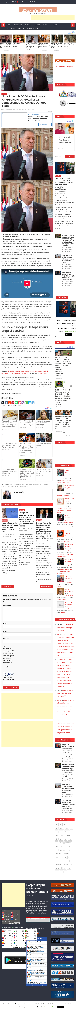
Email (5, 631)
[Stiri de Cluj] (63, 986)
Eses (58, 635)
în (61, 872)
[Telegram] (33, 402)
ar (69, 825)
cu (71, 828)
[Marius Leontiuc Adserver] (63, 926)
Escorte (59, 700)
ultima (66, 865)
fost (61, 839)
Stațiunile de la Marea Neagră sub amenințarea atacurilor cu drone (68, 259)
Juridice (37, 25)
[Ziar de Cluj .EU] (63, 912)
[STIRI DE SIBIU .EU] (63, 957)
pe (13, 486)
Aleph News (43, 373)
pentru (17, 486)
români (66, 854)
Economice (18, 25)
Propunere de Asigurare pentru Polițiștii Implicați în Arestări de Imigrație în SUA (68, 276)
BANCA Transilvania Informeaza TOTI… (36, 960)
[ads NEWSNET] (63, 940)
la (11, 486)
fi (56, 839)
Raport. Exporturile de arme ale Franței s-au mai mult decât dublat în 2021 (10, 527)
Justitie (63, 482)
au (56, 828)
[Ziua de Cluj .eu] (63, 897)
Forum (45, 25)
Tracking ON (23, 947)
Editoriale (63, 571)
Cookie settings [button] (49, 1007)
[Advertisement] (53, 17)
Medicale (68, 495)
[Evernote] (16, 402)
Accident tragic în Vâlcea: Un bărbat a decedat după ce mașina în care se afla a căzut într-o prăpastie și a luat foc (68, 240)
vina (26, 486)
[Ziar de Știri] (63, 890)
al (60, 825)
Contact (54, 25)
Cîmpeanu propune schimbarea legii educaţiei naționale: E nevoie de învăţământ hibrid (9, 586)
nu (61, 846)
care (61, 828)
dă (28, 484)
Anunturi (21, 28)
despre (67, 832)
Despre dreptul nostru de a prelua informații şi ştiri (37, 890)
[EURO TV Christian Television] (63, 994)
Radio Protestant (23, 2)
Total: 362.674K (16, 947)
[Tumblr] (6, 402)
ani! (64, 825)
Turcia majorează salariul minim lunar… (35, 970)
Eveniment (59, 556)
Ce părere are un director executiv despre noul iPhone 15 (65, 628)
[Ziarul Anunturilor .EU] (63, 904)
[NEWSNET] (63, 933)
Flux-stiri (4, 94)
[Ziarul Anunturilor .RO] (63, 919)
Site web (6, 639)
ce (67, 828)
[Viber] (23, 402)
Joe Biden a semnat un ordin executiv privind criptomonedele (47, 586)
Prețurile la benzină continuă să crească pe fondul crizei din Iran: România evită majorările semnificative (64, 183)
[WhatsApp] (26, 402)
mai (61, 843)
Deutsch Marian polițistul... (68, 472)
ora (70, 846)
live (70, 839)
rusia (57, 857)
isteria (45, 484)
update (58, 868)
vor (69, 868)
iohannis (40, 484)
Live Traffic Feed (37, 938)
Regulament (11, 28)
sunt (62, 861)
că (56, 832)
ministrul (68, 843)
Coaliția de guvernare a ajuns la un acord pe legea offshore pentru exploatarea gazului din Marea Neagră (27, 519)
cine (11, 484)
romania (58, 854)
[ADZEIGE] (63, 972)
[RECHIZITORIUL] (63, 948)
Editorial (28, 25)
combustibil (16, 484)
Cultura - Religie (64, 541)
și (65, 872)
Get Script (31, 985)
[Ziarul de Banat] (63, 885)
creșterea (23, 484)
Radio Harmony (34, 2)
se (69, 857)
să (67, 861)
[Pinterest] (12, 402)
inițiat (36, 484)
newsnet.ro (30, 921)
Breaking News (64, 480)
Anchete (62, 569)
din (57, 835)
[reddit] (9, 402)
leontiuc (59, 510)
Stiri (8, 25)
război (64, 857)
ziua (57, 872)
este (68, 835)
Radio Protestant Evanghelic (64, 67)
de (30, 484)
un (71, 865)
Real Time (36, 985)
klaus (8, 486)
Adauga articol (32, 28)
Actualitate (59, 508)
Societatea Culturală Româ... (68, 533)
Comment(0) (31, 109)
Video (67, 482)
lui (56, 843)
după (62, 835)
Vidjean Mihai (7, 536)
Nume (5, 624)
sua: (57, 861)
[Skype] (29, 402)
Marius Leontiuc (19, 109)
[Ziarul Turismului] (63, 965)
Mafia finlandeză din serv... (69, 518)
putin (69, 850)
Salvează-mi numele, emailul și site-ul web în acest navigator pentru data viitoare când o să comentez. (8, 656)
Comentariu (7, 606)
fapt (32, 484)
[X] (2, 402)
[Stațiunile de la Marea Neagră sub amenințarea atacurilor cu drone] (58, 256)
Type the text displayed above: (8, 678)
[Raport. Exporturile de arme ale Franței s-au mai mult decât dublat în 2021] (10, 513)
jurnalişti (3, 486)
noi (57, 846)
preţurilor (22, 486)
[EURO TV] (63, 979)
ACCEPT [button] (61, 1007)
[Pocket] (19, 402)
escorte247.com (62, 659)
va (64, 868)
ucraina (58, 865)
